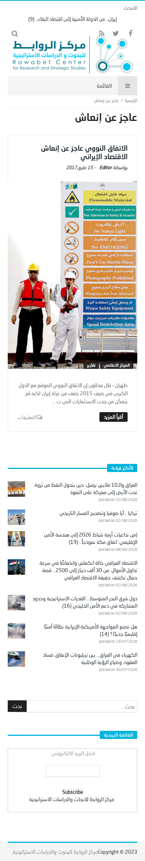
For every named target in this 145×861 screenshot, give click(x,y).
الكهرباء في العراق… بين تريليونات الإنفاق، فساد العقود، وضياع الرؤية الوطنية (90, 658)
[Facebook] (130, 34)
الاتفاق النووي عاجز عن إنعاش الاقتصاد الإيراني (84, 152)
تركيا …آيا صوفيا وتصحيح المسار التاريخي (98, 513)
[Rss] (101, 34)
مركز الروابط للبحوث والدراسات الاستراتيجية (55, 852)
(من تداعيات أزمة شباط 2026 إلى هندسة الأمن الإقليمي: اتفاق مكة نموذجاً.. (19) (90, 538)
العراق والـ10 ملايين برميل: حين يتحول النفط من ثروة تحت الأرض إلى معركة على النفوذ (85, 488)
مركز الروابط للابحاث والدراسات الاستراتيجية (71, 799)
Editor (105, 167)
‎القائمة (104, 85)
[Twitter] (116, 34)
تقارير (91, 364)
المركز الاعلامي (117, 364)
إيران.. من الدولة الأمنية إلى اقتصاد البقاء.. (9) (72, 19)
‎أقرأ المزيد (113, 417)
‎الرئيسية (131, 100)
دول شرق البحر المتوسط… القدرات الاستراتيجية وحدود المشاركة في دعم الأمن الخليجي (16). (84, 602)
